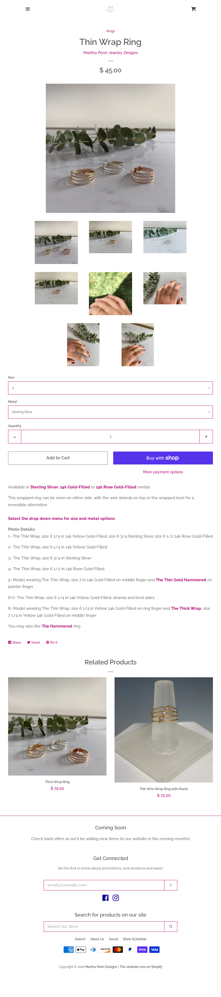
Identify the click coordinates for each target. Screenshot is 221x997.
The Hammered (57, 626)
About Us (97, 939)
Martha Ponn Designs (101, 967)
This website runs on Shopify (141, 967)
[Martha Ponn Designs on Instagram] (116, 899)
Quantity (15, 426)
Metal (12, 402)
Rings (110, 31)
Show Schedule (134, 939)
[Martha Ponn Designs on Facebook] (105, 899)
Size (11, 377)
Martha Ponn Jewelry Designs (110, 52)
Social (113, 939)
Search (80, 939)
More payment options (163, 472)
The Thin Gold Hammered (181, 579)
